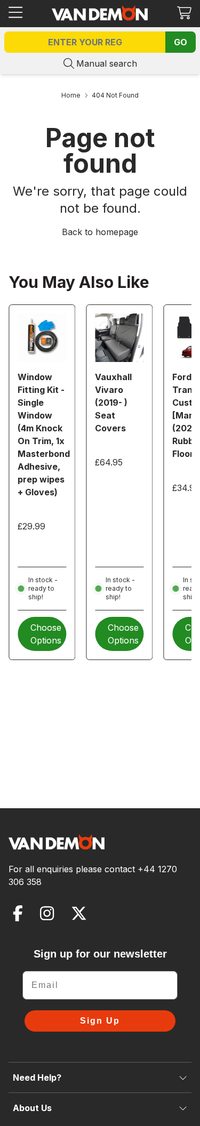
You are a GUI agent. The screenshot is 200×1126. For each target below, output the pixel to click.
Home (71, 95)
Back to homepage (100, 232)
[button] (184, 12)
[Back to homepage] (100, 13)
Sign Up (100, 1020)
